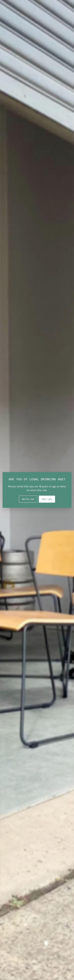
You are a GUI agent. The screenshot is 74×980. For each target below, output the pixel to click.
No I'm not (28, 499)
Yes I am (47, 499)
